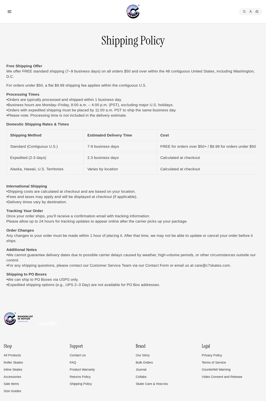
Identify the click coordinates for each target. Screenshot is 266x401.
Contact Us (78, 355)
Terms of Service (214, 362)
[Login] (250, 11)
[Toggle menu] (10, 11)
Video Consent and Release (222, 377)
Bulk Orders (144, 362)
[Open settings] (244, 11)
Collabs (141, 377)
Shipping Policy (81, 384)
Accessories (12, 377)
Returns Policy (80, 377)
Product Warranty (82, 369)
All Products (12, 355)
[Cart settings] (257, 11)
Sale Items (11, 384)
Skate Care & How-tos (152, 384)
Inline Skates (13, 369)
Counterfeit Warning (216, 369)
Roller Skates (13, 362)
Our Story (143, 355)
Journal (141, 369)
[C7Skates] (133, 11)
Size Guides (12, 391)
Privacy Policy (212, 355)
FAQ (73, 362)
